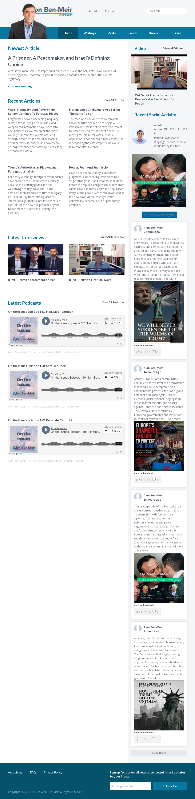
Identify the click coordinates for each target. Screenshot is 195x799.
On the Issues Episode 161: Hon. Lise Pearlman (40, 311)
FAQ (33, 772)
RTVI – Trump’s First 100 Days (90, 279)
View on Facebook (144, 345)
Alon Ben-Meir (17, 352)
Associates (15, 772)
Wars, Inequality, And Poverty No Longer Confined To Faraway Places (33, 111)
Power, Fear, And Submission (89, 167)
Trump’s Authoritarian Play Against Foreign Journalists (33, 169)
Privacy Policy (53, 772)
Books (153, 33)
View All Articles (114, 100)
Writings (90, 33)
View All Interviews (112, 236)
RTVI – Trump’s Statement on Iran (31, 279)
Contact (110, 11)
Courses (175, 33)
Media (111, 33)
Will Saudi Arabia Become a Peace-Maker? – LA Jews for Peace (155, 99)
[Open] (159, 180)
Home (68, 33)
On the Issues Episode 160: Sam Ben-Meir (37, 366)
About (93, 11)
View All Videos (173, 48)
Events (132, 33)
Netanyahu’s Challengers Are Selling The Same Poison (94, 111)
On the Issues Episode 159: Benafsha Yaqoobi (40, 420)
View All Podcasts (113, 302)
